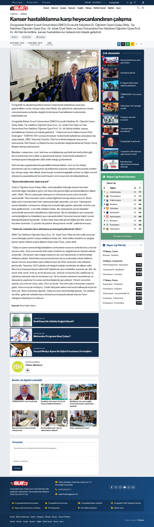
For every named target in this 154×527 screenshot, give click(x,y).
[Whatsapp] (129, 487)
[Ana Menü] (143, 8)
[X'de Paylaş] (123, 44)
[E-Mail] (28, 371)
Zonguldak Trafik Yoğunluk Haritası (127, 503)
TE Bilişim (140, 520)
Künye (54, 517)
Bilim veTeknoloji (22, 517)
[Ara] (138, 8)
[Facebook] (112, 487)
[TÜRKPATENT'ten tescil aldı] (25, 392)
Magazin (40, 517)
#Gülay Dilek (26, 37)
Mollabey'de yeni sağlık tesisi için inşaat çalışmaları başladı (82, 403)
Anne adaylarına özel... (80, 428)
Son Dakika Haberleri (89, 508)
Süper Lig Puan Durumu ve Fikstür (27, 508)
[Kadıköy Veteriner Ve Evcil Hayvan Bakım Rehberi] (54, 392)
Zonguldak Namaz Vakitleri (91, 503)
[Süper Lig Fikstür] (141, 245)
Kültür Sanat (100, 8)
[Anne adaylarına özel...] (83, 418)
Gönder (17, 468)
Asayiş (63, 8)
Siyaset (71, 8)
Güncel (54, 8)
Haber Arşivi (119, 508)
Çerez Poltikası (64, 517)
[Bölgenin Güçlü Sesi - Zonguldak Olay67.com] (19, 8)
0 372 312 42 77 (64, 489)
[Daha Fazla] (132, 44)
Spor (118, 8)
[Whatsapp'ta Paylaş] (128, 44)
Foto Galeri (18, 2)
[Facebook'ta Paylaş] (119, 44)
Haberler (14, 14)
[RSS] (133, 487)
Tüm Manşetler (54, 508)
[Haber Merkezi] (18, 367)
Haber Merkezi (34, 365)
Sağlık (80, 8)
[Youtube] (125, 487)
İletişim (48, 517)
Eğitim (111, 8)
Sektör (33, 517)
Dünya (88, 8)
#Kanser (14, 37)
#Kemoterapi (40, 37)
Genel (46, 8)
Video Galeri (33, 2)
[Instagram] (120, 487)
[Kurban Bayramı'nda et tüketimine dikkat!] (54, 418)
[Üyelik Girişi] (142, 2)
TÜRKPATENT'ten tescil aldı (24, 401)
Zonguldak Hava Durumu (58, 503)
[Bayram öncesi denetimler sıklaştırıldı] (25, 418)
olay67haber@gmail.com (68, 494)
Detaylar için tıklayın (122, 236)
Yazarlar (47, 2)
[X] (116, 487)
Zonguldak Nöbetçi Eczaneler (26, 503)
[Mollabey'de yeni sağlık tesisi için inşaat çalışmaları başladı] (83, 392)
